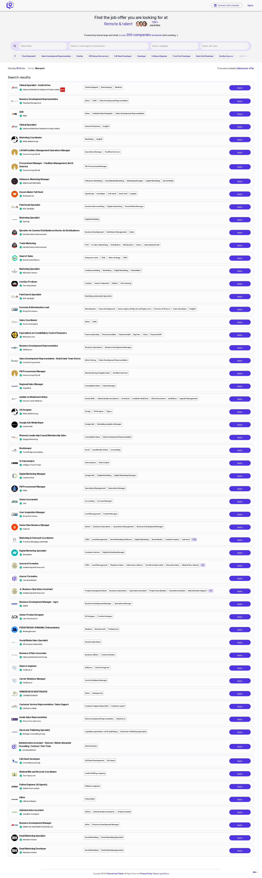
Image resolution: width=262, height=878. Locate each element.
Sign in (250, 5)
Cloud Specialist (29, 56)
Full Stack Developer (123, 56)
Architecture (244, 56)
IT (15, 56)
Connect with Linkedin (228, 5)
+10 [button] (194, 539)
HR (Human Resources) (99, 56)
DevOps (80, 56)
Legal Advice (164, 874)
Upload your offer (245, 68)
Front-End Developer (181, 56)
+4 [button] (210, 591)
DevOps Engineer (226, 56)
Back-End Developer (204, 56)
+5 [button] (203, 565)
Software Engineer (159, 56)
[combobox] (43, 46)
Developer (141, 56)
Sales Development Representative (56, 56)
